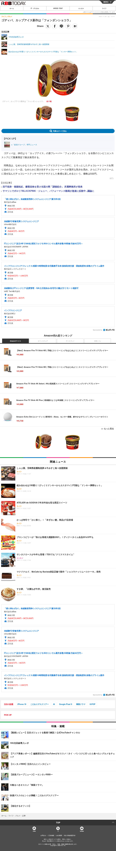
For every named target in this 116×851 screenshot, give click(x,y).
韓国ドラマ (80, 704)
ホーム (12, 8)
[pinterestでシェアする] (68, 26)
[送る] (61, 26)
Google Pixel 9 (65, 704)
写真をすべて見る (60, 131)
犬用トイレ (97, 341)
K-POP (92, 704)
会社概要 (59, 835)
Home (34, 831)
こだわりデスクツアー (39, 704)
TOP (58, 822)
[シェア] (54, 26)
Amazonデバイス (15, 341)
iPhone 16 (21, 704)
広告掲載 (51, 835)
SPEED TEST (58, 8)
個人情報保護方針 (70, 835)
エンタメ (81, 8)
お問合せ (43, 835)
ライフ (104, 8)
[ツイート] (48, 26)
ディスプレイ (70, 341)
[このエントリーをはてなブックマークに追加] (75, 26)
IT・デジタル (35, 8)
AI (54, 704)
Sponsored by (97, 330)
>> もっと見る (107, 428)
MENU (106, 2)
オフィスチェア (43, 341)
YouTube (82, 831)
